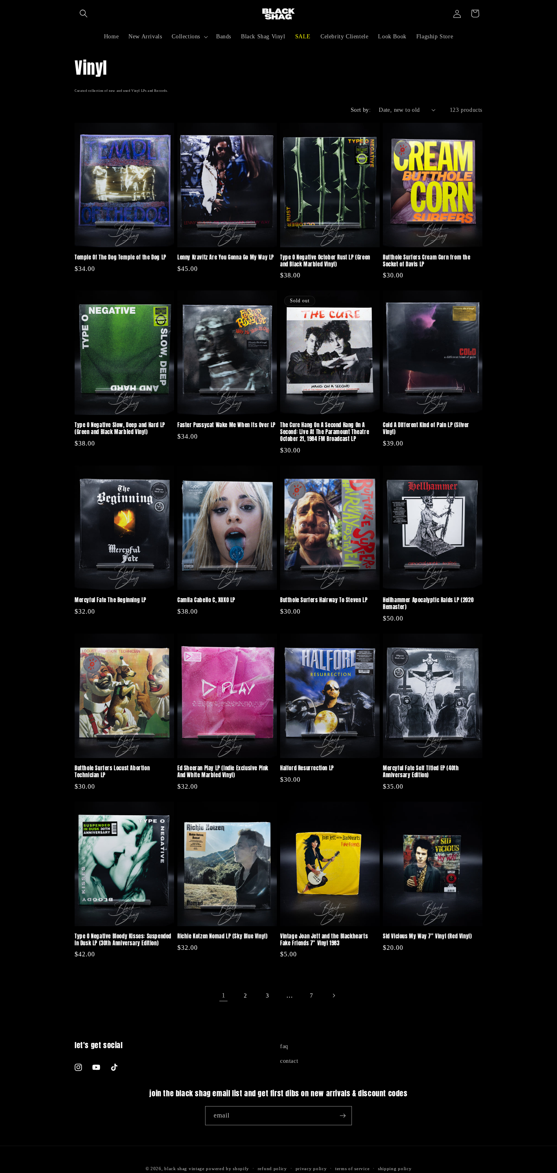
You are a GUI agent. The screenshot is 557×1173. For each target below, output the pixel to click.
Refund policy (272, 1168)
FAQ (284, 1046)
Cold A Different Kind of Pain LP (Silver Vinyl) (426, 429)
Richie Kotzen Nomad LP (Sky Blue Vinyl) (222, 936)
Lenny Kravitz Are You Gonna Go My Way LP (225, 257)
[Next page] (334, 995)
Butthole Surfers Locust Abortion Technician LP (112, 772)
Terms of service (352, 1168)
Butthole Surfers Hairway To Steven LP (323, 600)
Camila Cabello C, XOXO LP (206, 600)
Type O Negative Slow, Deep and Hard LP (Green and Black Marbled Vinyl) (120, 429)
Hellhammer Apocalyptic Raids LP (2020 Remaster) (428, 604)
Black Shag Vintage (184, 1168)
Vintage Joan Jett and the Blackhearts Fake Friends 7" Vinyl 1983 (324, 940)
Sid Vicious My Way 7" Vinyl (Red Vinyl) (427, 936)
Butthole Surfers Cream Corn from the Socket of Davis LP (427, 261)
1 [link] (223, 995)
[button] (84, 13)
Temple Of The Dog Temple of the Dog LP (120, 257)
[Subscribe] (342, 1115)
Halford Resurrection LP (307, 768)
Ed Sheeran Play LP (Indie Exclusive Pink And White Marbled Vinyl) (222, 772)
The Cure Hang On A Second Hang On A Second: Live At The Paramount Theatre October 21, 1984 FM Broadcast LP (324, 432)
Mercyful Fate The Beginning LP (110, 600)
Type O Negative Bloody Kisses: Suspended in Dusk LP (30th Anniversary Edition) (123, 940)
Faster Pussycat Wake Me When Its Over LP (226, 425)
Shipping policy (395, 1168)
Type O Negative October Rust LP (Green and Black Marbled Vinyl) (325, 261)
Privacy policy (311, 1168)
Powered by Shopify (227, 1168)
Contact (289, 1061)
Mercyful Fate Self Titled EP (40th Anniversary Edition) (421, 772)
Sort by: (361, 110)
